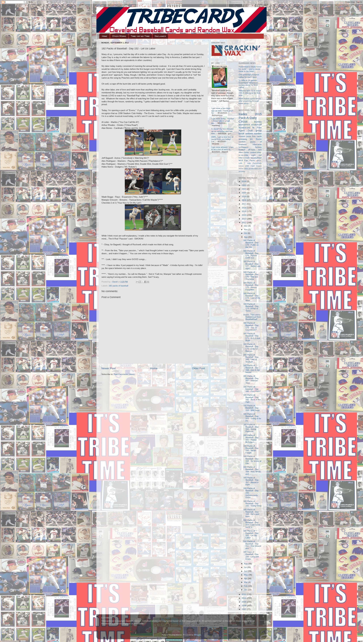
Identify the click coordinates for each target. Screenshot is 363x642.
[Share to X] (142, 281)
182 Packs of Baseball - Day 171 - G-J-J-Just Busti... (251, 337)
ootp (249, 163)
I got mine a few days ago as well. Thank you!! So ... (222, 110)
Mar (246, 582)
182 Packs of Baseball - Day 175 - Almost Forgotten (250, 286)
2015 (244, 211)
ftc (253, 127)
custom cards (245, 136)
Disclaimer (160, 36)
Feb (246, 586)
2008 (244, 606)
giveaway (243, 139)
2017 (244, 204)
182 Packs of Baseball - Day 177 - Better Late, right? (252, 265)
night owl (256, 155)
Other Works (119, 36)
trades (243, 114)
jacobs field (253, 169)
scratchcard (244, 127)
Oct (246, 233)
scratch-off (256, 124)
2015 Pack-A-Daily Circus (250, 117)
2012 (244, 223)
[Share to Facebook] (145, 281)
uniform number (253, 133)
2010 (244, 598)
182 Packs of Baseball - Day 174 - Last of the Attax (251, 296)
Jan (246, 590)
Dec (246, 226)
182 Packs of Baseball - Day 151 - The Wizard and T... (252, 544)
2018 (244, 200)
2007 (244, 609)
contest (253, 152)
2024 (244, 181)
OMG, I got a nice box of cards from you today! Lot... (222, 139)
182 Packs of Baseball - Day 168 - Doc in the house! (251, 368)
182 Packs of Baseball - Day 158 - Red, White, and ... (252, 470)
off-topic (251, 150)
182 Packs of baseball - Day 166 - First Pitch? (252, 389)
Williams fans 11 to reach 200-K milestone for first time (250, 93)
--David (114, 282)
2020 (244, 193)
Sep (246, 237)
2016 (244, 208)
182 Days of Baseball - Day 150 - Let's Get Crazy (251, 555)
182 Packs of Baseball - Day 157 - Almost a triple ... (250, 481)
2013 (244, 219)
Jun (246, 571)
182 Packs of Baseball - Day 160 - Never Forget (250, 449)
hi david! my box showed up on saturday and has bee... (222, 131)
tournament (244, 124)
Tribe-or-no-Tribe (140, 36)
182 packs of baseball (118, 286)
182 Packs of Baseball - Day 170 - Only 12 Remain (250, 347)
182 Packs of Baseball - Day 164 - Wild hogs (251, 408)
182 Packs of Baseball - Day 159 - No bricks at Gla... (252, 459)
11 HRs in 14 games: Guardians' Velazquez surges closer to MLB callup (248, 83)
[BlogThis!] (140, 281)
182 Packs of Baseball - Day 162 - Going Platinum (250, 428)
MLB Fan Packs (247, 160)
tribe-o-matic (244, 158)
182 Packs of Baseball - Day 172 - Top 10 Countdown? (250, 326)
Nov (246, 230)
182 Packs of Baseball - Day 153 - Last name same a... (251, 523)
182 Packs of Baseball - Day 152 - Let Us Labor (250, 534)
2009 (244, 602)
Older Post (198, 368)
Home (104, 36)
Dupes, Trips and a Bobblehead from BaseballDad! (252, 317)
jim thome (256, 139)
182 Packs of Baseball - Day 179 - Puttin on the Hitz (251, 243)
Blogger (197, 635)
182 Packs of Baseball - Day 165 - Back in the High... (252, 398)
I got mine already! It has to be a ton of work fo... (222, 148)
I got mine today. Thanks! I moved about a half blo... (222, 121)
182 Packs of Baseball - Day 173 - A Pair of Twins (250, 307)
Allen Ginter (244, 152)
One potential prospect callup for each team (249, 76)
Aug (246, 564)
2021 (244, 189)
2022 (244, 185)
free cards (257, 136)
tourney (258, 121)
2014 (244, 215)
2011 (244, 594)
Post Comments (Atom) (124, 374)
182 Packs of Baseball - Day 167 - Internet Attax (250, 379)
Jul (245, 567)
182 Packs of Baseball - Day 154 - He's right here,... (251, 513)
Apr (246, 578)
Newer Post (108, 368)
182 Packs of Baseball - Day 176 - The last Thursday (250, 275)
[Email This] (137, 281)
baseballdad (256, 158)
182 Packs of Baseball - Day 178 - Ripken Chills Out (250, 254)
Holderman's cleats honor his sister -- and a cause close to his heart (250, 69)
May (246, 575)
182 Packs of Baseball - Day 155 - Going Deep (252, 503)
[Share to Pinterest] (148, 281)
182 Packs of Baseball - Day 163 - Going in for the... (252, 417)
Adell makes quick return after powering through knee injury (250, 101)
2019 (244, 196)
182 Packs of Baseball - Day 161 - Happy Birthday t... (250, 438)
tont (260, 150)
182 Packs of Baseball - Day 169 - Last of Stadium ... (250, 358)
